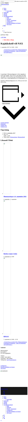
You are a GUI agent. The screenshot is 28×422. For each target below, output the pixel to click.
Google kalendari (5, 122)
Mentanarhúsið (21, 137)
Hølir (8, 406)
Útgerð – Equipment (11, 408)
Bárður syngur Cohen (10, 254)
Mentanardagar (13, 137)
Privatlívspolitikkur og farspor (8, 367)
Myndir (5, 403)
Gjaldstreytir (3, 365)
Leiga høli (6, 400)
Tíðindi (5, 402)
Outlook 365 (4, 125)
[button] (1, 420)
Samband (9, 407)
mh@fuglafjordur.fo (11, 360)
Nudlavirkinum (4, 389)
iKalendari (3, 124)
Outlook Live (4, 126)
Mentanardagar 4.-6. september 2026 (15, 196)
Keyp (5, 396)
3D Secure (3, 368)
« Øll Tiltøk (3, 37)
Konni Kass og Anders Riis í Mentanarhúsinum (15, 49)
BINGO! (6, 336)
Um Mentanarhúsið (8, 404)
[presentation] (10, 193)
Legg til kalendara (6, 103)
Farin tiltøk (9, 399)
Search (6, 3)
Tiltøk (5, 398)
